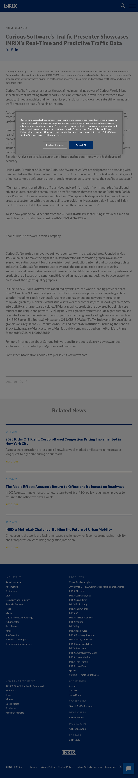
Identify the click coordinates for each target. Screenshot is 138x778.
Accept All (81, 145)
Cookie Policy (94, 129)
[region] (69, 132)
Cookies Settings (55, 145)
